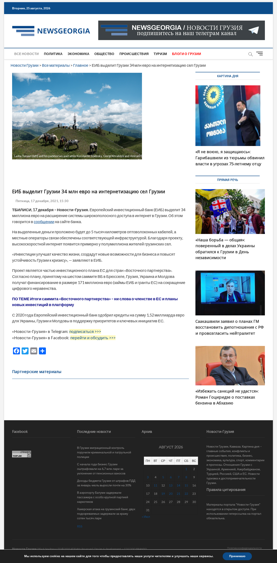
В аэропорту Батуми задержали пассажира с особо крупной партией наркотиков (102, 497)
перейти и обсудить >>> (93, 337)
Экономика (78, 54)
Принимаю (237, 556)
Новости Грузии (24, 548)
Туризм (160, 54)
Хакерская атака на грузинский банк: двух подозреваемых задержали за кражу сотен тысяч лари (106, 513)
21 (178, 493)
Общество (104, 54)
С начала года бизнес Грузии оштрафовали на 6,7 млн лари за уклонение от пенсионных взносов (101, 468)
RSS (79, 526)
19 (163, 493)
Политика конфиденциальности (244, 548)
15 (186, 485)
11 (155, 485)
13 (170, 485)
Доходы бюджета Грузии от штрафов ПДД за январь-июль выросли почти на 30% (106, 483)
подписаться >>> (85, 331)
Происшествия (134, 54)
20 (170, 493)
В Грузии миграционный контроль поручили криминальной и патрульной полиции (104, 452)
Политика (53, 54)
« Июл (146, 516)
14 (178, 485)
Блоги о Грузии (186, 54)
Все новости (26, 54)
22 (186, 493)
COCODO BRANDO (135, 548)
